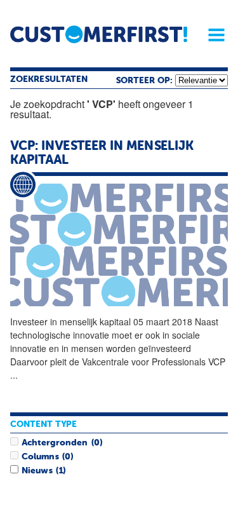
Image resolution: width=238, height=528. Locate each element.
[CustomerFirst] (98, 34)
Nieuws (37, 470)
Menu (212, 34)
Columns (40, 456)
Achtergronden (55, 442)
